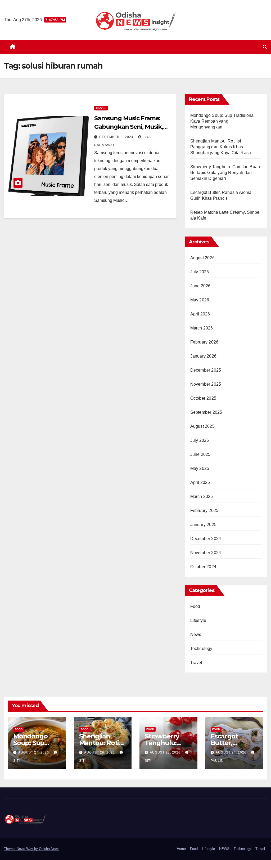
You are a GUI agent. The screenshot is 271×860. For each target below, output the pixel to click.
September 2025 (206, 412)
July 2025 (199, 440)
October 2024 (203, 566)
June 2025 (200, 454)
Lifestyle (198, 620)
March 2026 (201, 328)
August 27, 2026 (34, 752)
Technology (201, 648)
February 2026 (204, 342)
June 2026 (200, 286)
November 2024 (205, 552)
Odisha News (49, 849)
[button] (265, 47)
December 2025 (205, 370)
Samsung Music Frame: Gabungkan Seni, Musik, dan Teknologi (128, 127)
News (195, 634)
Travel (101, 107)
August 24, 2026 (231, 752)
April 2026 (200, 314)
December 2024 (205, 538)
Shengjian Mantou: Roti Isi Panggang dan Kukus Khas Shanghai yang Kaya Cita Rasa (220, 147)
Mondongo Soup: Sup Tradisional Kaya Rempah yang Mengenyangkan (222, 121)
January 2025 (203, 524)
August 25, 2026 (166, 752)
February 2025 (204, 510)
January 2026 (203, 356)
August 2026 (202, 258)
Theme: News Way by (21, 849)
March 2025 (201, 496)
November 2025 (205, 384)
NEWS (224, 849)
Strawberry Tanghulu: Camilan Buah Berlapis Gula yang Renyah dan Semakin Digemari (225, 172)
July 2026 (199, 272)
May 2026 (199, 300)
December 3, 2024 (116, 137)
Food (195, 606)
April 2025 (200, 482)
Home (181, 849)
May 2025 (199, 468)
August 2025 (202, 426)
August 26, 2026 (100, 752)
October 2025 (203, 398)
